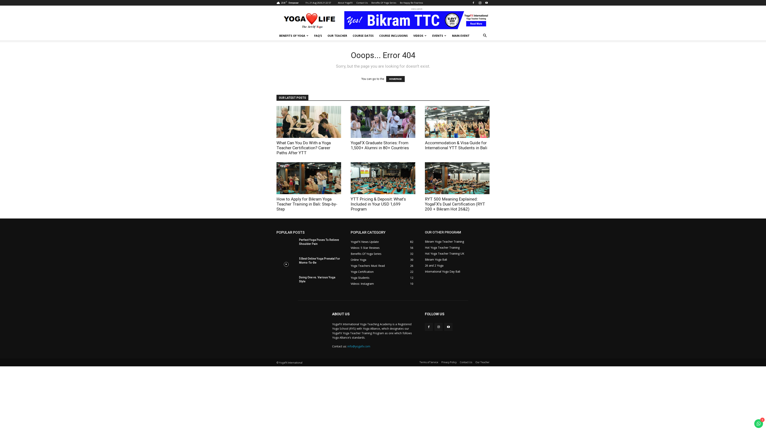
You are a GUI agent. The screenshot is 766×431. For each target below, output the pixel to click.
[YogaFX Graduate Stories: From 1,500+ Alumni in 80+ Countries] (383, 122)
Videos (418, 36)
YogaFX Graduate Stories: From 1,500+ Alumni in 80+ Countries (380, 145)
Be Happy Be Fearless (411, 2)
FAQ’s (318, 36)
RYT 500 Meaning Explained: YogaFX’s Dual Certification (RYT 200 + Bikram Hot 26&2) (455, 204)
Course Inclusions (393, 36)
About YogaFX (345, 2)
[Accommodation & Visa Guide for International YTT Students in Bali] (457, 122)
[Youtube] (487, 3)
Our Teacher (337, 36)
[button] (485, 36)
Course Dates (363, 36)
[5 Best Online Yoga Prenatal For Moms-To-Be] (286, 264)
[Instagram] (480, 3)
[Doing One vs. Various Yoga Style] (286, 283)
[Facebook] (473, 3)
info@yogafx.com (358, 346)
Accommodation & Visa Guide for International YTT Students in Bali (456, 145)
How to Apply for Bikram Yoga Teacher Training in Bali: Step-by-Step (306, 204)
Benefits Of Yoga (292, 36)
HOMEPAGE (395, 79)
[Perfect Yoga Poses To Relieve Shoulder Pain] (286, 245)
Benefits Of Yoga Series (383, 2)
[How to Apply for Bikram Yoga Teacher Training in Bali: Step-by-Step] (308, 178)
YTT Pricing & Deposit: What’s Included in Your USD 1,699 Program (378, 204)
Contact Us (362, 2)
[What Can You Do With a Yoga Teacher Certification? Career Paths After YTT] (308, 122)
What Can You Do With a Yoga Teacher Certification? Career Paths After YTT (303, 147)
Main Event (461, 36)
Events (437, 36)
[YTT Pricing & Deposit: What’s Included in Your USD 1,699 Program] (383, 178)
